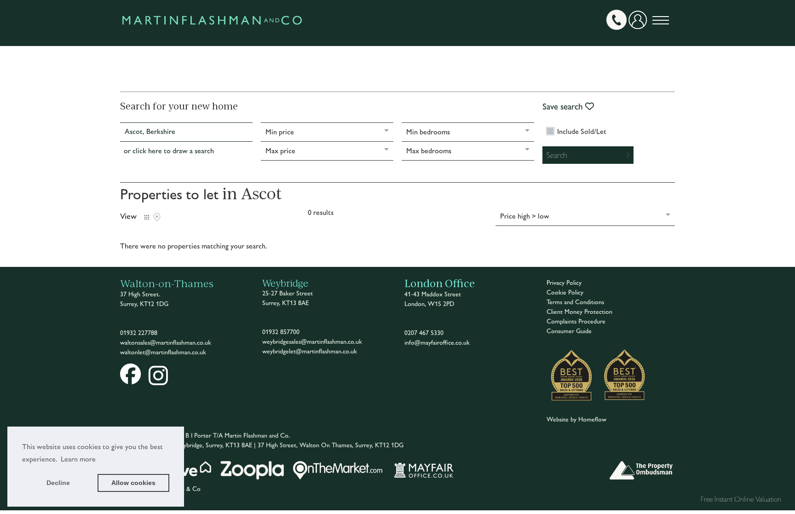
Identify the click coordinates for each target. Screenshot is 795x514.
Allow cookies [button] (133, 482)
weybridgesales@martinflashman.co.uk (312, 342)
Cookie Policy (565, 292)
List (147, 217)
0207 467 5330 (424, 333)
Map (157, 217)
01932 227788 (138, 333)
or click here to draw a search (169, 150)
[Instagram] (158, 381)
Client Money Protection (579, 312)
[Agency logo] (212, 41)
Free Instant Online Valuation (741, 499)
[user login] (639, 23)
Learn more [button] (78, 459)
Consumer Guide (569, 331)
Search (557, 155)
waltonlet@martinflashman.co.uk (163, 352)
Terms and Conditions (575, 302)
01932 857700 (281, 332)
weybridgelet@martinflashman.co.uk (309, 351)
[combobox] (186, 132)
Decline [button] (58, 482)
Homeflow (592, 419)
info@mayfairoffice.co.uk (437, 343)
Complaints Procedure (576, 321)
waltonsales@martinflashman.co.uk (165, 343)
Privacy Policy (564, 283)
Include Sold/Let (581, 131)
